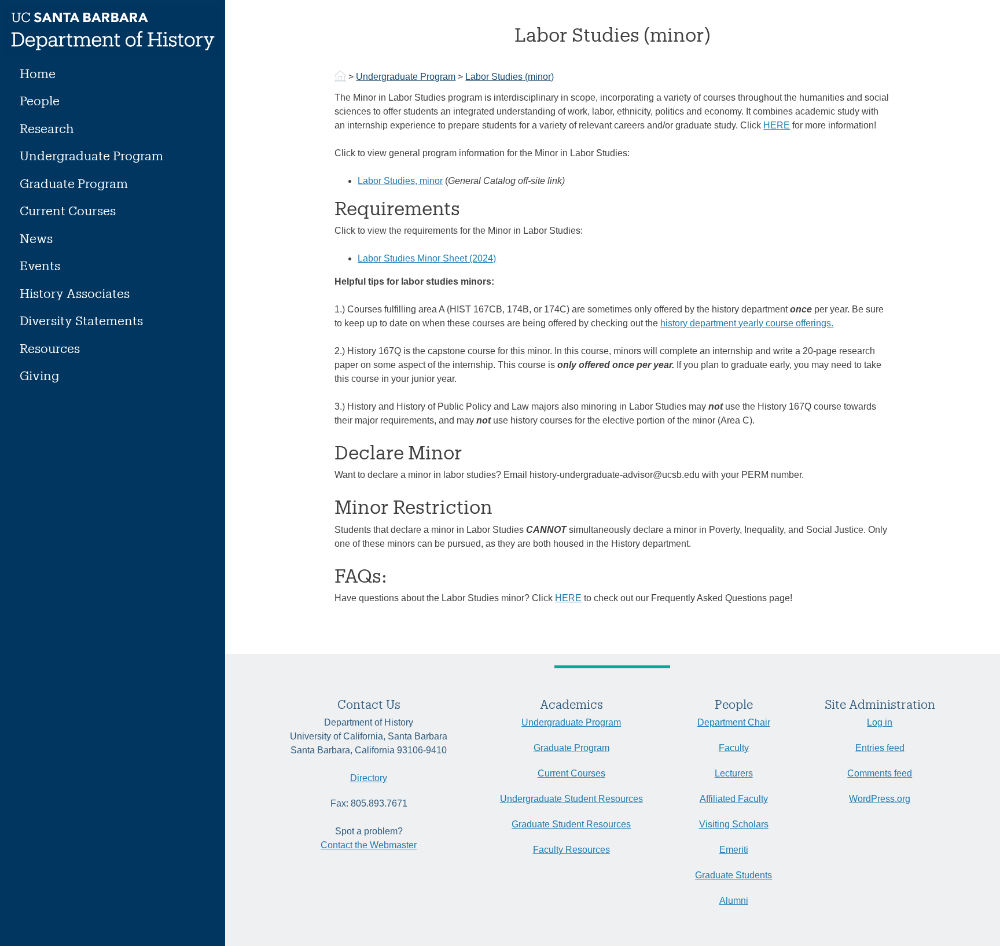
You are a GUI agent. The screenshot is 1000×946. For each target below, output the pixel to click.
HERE (776, 125)
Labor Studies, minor (400, 181)
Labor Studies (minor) (509, 77)
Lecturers (734, 773)
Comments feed (879, 773)
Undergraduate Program (91, 155)
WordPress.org (879, 799)
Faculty (734, 748)
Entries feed (880, 748)
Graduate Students (733, 875)
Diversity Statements (81, 320)
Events (40, 265)
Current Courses (68, 210)
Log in (879, 722)
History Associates (75, 293)
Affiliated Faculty (734, 799)
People (40, 100)
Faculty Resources (571, 850)
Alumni (733, 900)
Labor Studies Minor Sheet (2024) (427, 258)
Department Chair (733, 722)
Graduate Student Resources (571, 824)
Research (47, 128)
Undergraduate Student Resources (571, 799)
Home (38, 73)
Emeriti (733, 850)
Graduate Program (74, 183)
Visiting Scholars (734, 824)
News (36, 238)
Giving (39, 375)
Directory (368, 778)
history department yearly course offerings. (746, 323)
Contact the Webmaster (369, 845)
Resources (50, 348)
